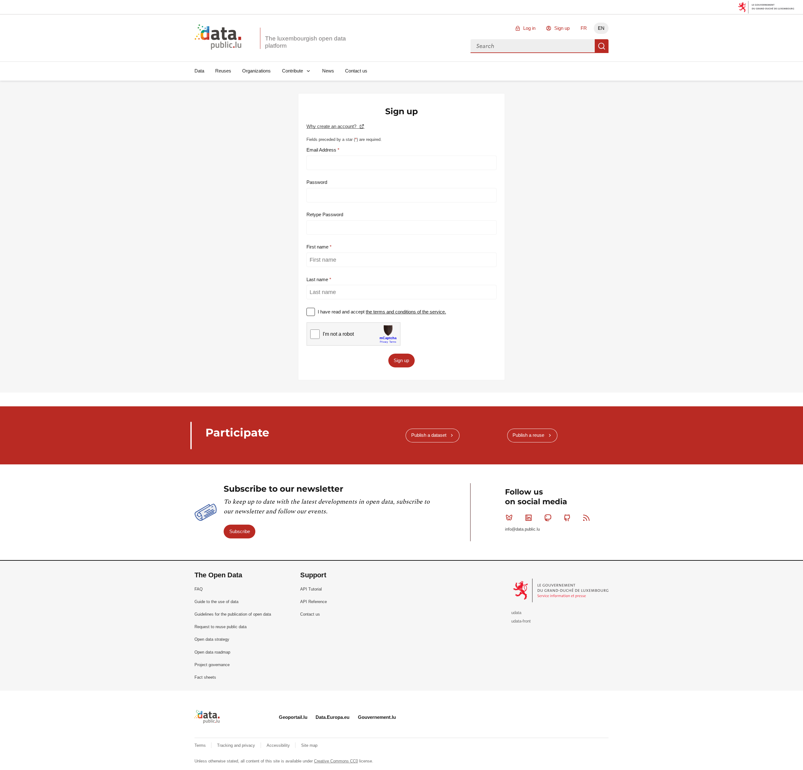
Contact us (356, 70)
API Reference (313, 601)
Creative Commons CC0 (336, 761)
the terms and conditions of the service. (406, 311)
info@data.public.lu (522, 529)
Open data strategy (211, 639)
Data (199, 70)
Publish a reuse (528, 435)
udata (516, 612)
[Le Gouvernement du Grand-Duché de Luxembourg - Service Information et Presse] (561, 590)
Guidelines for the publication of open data (232, 614)
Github (567, 518)
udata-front (521, 621)
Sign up (562, 28)
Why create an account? (332, 126)
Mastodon (548, 518)
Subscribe (239, 531)
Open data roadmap (212, 652)
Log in (529, 28)
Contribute (292, 70)
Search (602, 46)
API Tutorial (311, 589)
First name (318, 246)
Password (316, 182)
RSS (586, 518)
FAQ (198, 589)
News (328, 70)
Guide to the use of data (216, 601)
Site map (309, 745)
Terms (200, 745)
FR (584, 28)
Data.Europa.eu (332, 717)
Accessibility (279, 745)
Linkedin (528, 518)
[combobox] (533, 46)
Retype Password (324, 214)
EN (601, 28)
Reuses (223, 70)
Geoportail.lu (293, 717)
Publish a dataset (428, 435)
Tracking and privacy (236, 745)
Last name (317, 279)
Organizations (256, 70)
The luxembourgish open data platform (305, 42)
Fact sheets (205, 677)
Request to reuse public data (220, 626)
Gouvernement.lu (377, 717)
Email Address (322, 149)
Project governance (212, 664)
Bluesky (509, 518)
